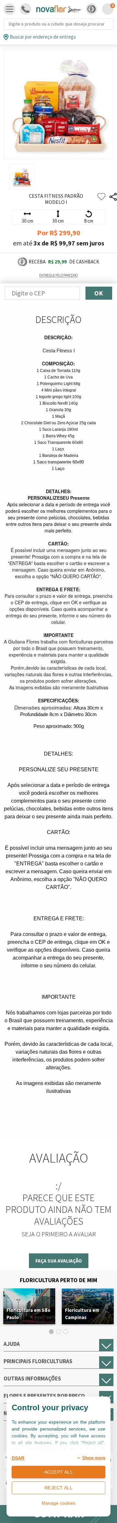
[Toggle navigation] (9, 9)
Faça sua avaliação (58, 1261)
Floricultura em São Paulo (28, 1313)
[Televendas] (25, 9)
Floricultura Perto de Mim (58, 1280)
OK (98, 293)
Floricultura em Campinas (82, 1313)
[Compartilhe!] (113, 197)
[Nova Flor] (58, 9)
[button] (91, 9)
